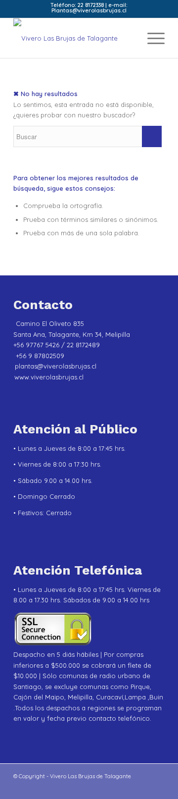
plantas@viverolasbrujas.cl (55, 366)
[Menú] (151, 38)
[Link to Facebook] (50, 786)
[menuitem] (127, 38)
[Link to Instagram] (35, 786)
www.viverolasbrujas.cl (49, 377)
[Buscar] (127, 38)
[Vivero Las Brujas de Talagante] (73, 38)
